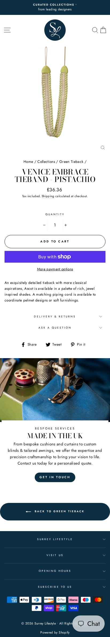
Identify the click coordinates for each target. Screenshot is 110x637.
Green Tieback (71, 161)
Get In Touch (55, 477)
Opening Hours (55, 571)
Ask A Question (55, 328)
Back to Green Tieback (59, 512)
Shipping (48, 196)
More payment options (55, 269)
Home (28, 161)
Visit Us (54, 555)
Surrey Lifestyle (55, 539)
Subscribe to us (55, 587)
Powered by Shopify (54, 632)
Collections (46, 161)
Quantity (55, 214)
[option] (55, 7)
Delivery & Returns (55, 316)
